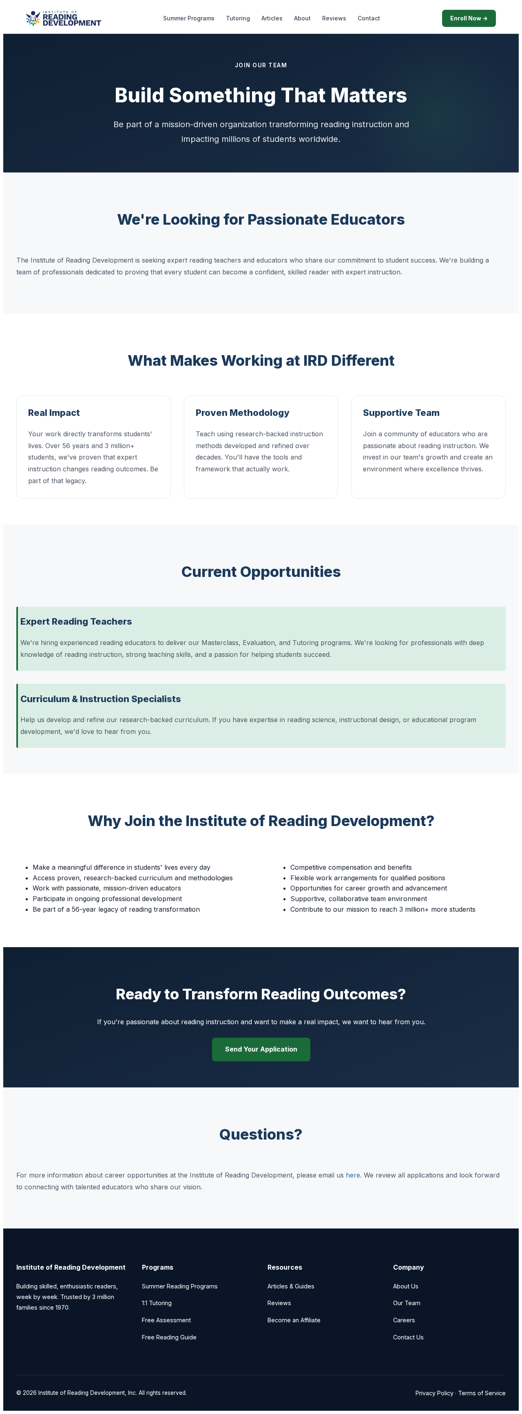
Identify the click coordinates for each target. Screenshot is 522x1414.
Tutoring (238, 18)
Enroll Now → (469, 18)
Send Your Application (261, 1049)
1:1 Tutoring (157, 1302)
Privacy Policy (434, 1393)
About (302, 18)
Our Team (406, 1302)
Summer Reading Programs (180, 1286)
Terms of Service (482, 1393)
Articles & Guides (291, 1286)
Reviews (334, 18)
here (353, 1175)
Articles (272, 18)
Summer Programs (189, 18)
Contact (369, 18)
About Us (405, 1286)
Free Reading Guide (169, 1337)
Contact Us (408, 1337)
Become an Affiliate (294, 1320)
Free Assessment (166, 1320)
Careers (404, 1320)
